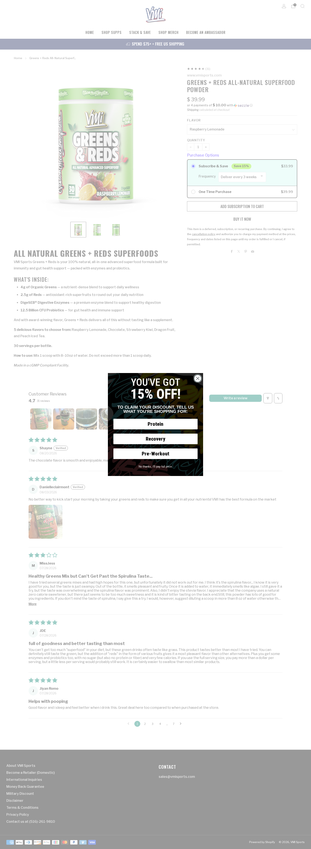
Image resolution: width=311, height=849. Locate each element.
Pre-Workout (155, 454)
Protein (155, 424)
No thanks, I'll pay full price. (156, 466)
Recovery (155, 439)
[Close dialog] (197, 378)
